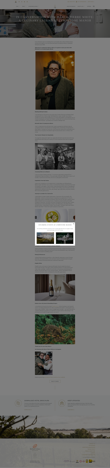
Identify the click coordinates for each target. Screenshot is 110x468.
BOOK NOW (45, 241)
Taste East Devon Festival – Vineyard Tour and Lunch (45, 237)
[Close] (74, 224)
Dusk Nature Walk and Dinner (64, 236)
